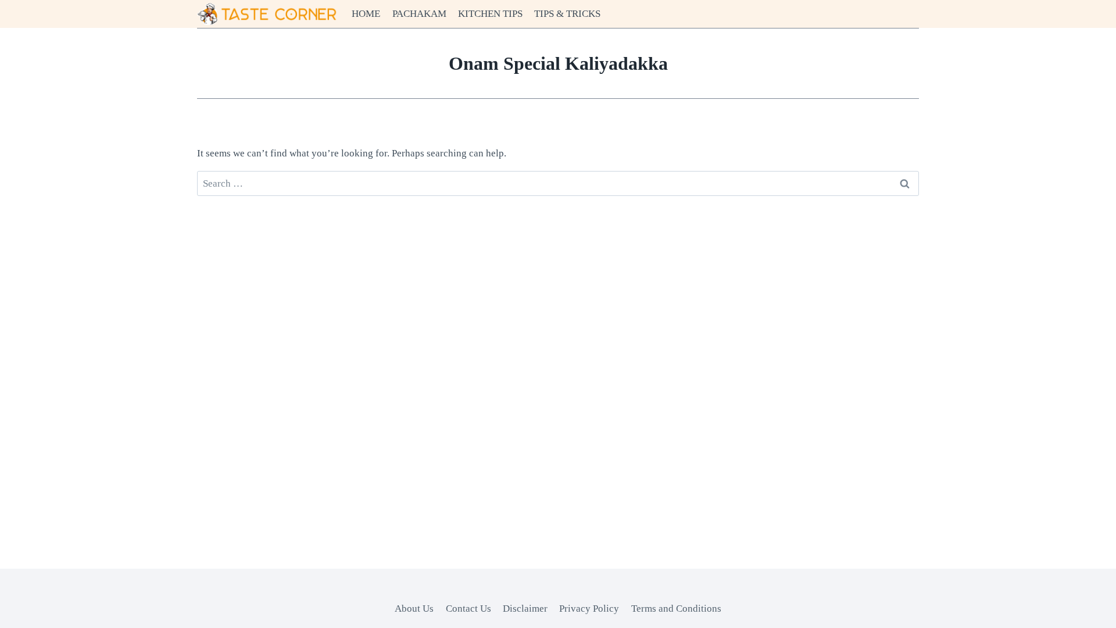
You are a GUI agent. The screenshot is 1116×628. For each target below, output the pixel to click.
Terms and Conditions (676, 608)
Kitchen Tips (490, 13)
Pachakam (419, 13)
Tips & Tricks (567, 13)
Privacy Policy (589, 608)
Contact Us (468, 608)
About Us (414, 608)
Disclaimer (525, 608)
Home (366, 13)
